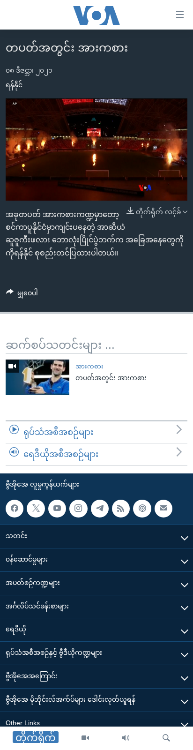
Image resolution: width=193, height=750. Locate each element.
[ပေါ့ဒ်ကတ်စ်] (142, 509)
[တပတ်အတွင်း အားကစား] (37, 377)
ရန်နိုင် (14, 85)
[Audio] (125, 738)
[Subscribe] (163, 509)
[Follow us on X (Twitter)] (36, 509)
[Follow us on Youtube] (57, 509)
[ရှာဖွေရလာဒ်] (166, 738)
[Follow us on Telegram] (100, 509)
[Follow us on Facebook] (14, 509)
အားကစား (89, 366)
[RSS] (121, 509)
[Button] (22, 294)
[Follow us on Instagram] (78, 509)
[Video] (85, 738)
